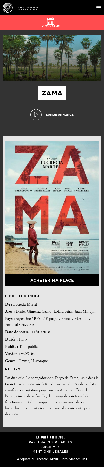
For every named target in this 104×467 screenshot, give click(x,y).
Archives (50, 446)
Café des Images (20, 8)
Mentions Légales (50, 451)
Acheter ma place (52, 280)
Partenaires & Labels (50, 442)
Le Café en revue (50, 437)
